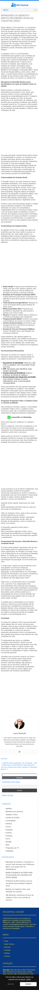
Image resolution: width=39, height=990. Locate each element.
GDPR (28, 979)
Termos (7, 956)
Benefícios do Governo (14, 811)
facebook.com (3, 799)
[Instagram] (19, 752)
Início (6, 941)
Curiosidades (11, 821)
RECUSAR (11, 984)
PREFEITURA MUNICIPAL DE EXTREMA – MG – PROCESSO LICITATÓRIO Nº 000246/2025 (19, 764)
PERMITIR (28, 984)
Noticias (7, 947)
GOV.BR (8, 842)
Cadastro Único (12, 814)
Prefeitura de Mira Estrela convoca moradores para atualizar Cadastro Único (19, 883)
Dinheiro (9, 824)
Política (7, 953)
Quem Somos (9, 944)
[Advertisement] (19, 133)
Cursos (8, 827)
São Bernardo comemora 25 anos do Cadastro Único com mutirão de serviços (20, 897)
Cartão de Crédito (13, 818)
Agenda (9, 808)
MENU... (6, 10)
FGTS (8, 839)
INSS (7, 845)
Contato (7, 950)
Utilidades (9, 851)
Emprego (9, 830)
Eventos (9, 833)
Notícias (4, 759)
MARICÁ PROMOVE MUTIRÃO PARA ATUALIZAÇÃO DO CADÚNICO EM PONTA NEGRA (19, 875)
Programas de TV (12, 848)
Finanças (9, 836)
